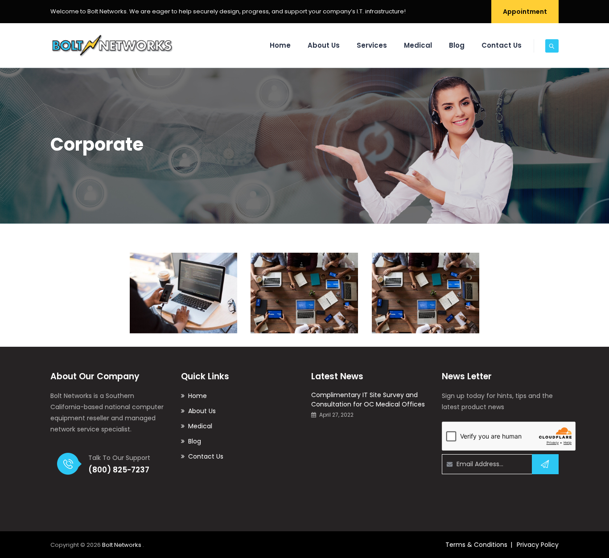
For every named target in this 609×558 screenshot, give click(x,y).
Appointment (525, 11)
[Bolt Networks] (112, 45)
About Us (324, 45)
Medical (418, 45)
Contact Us (501, 45)
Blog (457, 45)
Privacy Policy (538, 544)
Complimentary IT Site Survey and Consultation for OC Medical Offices (368, 399)
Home (280, 45)
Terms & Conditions (476, 544)
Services (372, 45)
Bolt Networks (122, 545)
